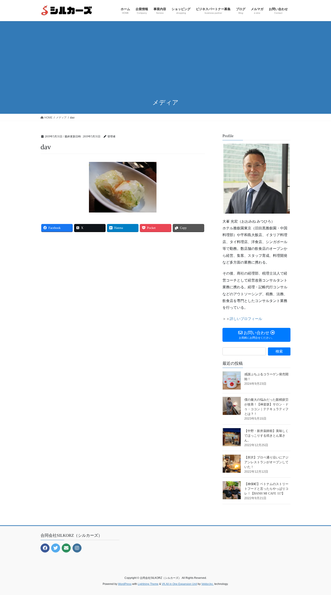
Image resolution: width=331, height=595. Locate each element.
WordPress (124, 584)
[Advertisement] (165, 60)
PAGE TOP (319, 573)
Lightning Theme (148, 584)
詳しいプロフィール (246, 319)
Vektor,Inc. (207, 584)
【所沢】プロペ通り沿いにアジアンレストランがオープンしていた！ (266, 462)
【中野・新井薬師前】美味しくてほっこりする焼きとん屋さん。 (266, 435)
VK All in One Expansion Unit (179, 584)
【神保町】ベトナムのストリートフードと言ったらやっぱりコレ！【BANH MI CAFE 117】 (266, 488)
